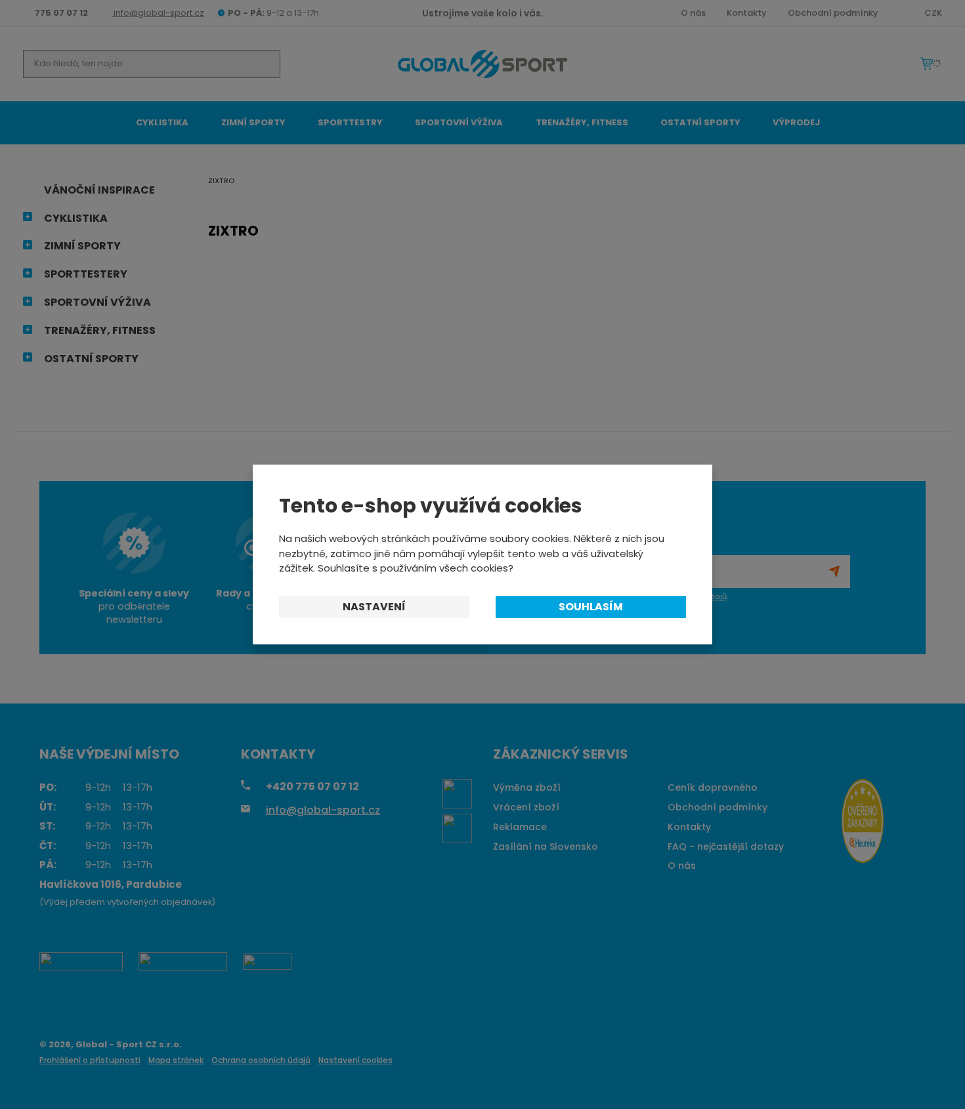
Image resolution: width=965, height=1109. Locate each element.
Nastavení (374, 606)
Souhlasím (591, 606)
